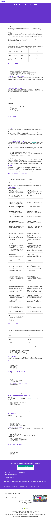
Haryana (24, 476)
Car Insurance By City (22, 472)
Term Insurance (13, 498)
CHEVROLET (18, 480)
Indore (37, 473)
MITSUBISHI (5, 482)
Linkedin (19, 493)
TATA (37, 482)
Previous (9, 457)
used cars (18, 188)
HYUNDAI (5, 481)
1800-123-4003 (29, 398)
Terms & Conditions (19, 511)
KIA (16, 481)
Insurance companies (12, 194)
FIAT (32, 480)
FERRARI (31, 480)
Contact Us (5, 497)
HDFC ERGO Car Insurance (22, 486)
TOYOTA (39, 482)
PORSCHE (18, 482)
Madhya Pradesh (21, 476)
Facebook (8, 493)
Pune (30, 473)
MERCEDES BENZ (41, 481)
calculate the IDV (20, 184)
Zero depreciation (12, 119)
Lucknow (33, 473)
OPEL (16, 482)
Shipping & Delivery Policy (25, 511)
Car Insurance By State (22, 474)
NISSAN (14, 482)
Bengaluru (22, 473)
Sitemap (38, 511)
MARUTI (32, 481)
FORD (37, 480)
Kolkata (35, 473)
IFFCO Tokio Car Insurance (37, 486)
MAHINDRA (29, 481)
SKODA (31, 482)
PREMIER (21, 482)
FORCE (35, 480)
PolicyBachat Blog (7, 472)
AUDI (9, 480)
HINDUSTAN (39, 480)
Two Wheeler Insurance (14, 496)
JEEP (15, 481)
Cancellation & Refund (31, 511)
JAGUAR (13, 481)
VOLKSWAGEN (42, 482)
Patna (42, 473)
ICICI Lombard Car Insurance (7, 486)
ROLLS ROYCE (28, 482)
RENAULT (24, 482)
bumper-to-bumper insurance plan (14, 132)
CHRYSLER (22, 480)
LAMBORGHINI (19, 481)
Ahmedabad (39, 473)
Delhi (26, 476)
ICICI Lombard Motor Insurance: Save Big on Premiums (10, 473)
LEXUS (26, 481)
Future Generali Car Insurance (29, 486)
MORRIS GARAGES (10, 482)
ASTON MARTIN (6, 480)
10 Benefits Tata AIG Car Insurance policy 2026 (9, 477)
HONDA (43, 480)
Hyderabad (25, 473)
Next (42, 457)
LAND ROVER (23, 481)
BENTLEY (11, 480)
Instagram (16, 493)
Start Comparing (25, 466)
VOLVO (45, 482)
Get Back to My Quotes (29, 468)
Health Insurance (13, 497)
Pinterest (13, 493)
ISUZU (10, 481)
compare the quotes (34, 142)
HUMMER (45, 480)
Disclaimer (35, 511)
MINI (45, 481)
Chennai (28, 473)
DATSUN (28, 480)
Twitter (11, 493)
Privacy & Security (14, 511)
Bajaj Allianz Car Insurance (15, 486)
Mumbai (20, 473)
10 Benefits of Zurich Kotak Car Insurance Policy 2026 (10, 474)
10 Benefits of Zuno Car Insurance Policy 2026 (9, 475)
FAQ (4, 496)
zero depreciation (38, 215)
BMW (14, 480)
